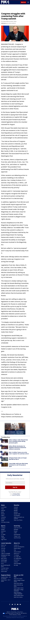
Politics (15, 21)
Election (3, 513)
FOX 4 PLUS (16, 560)
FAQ (15, 550)
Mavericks (3, 531)
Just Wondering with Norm (5, 566)
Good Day (17, 526)
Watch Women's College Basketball (18, 593)
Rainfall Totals (17, 513)
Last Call (3, 551)
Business (3, 518)
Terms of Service (16, 495)
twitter (12, 604)
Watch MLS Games (18, 597)
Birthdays (16, 529)
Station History (17, 548)
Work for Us (16, 553)
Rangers (3, 529)
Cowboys (3, 527)
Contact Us (16, 545)
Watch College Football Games (19, 581)
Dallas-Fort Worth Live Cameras (19, 517)
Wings (2, 536)
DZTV (2, 563)
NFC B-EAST (4, 561)
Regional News (5, 575)
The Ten (3, 546)
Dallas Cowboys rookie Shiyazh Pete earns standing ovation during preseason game (18, 441)
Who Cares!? (4, 558)
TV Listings (16, 555)
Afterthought (4, 560)
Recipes (15, 531)
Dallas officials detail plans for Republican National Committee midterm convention (17, 447)
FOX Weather (17, 515)
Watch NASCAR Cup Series (18, 585)
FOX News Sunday (5, 522)
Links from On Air (18, 527)
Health (2, 520)
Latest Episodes (6, 543)
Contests (16, 561)
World (2, 512)
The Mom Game (5, 568)
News (3, 505)
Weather (16, 505)
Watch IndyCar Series (18, 588)
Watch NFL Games (18, 578)
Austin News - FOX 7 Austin (5, 580)
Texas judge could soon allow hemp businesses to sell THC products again (18, 465)
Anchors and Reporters (19, 546)
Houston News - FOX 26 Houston (6, 577)
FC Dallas (3, 534)
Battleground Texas (5, 555)
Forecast (16, 507)
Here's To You (4, 569)
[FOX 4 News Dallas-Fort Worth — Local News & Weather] (5, 2)
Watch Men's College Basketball (18, 590)
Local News (3, 507)
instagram (15, 604)
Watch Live (23, 2)
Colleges (3, 537)
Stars (2, 532)
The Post (3, 548)
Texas (2, 508)
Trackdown (3, 556)
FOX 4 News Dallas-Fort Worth (7, 21)
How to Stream (17, 551)
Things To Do (17, 536)
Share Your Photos (18, 520)
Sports (3, 526)
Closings (16, 508)
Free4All (3, 550)
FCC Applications (17, 558)
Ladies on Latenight (5, 553)
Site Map (16, 565)
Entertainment (17, 534)
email (20, 604)
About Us (17, 543)
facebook (10, 604)
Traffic (15, 532)
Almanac (16, 512)
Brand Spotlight (17, 563)
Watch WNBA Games (19, 595)
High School (3, 539)
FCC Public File (17, 556)
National (3, 510)
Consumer (3, 517)
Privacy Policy (16, 494)
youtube (18, 604)
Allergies (16, 510)
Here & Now (4, 571)
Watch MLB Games (18, 583)
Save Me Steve (17, 537)
